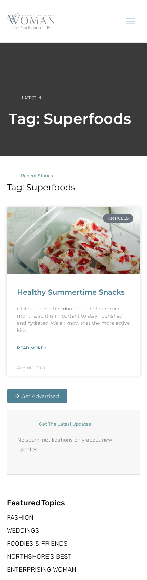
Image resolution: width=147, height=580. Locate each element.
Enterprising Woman (41, 569)
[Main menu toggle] (131, 21)
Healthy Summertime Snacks (71, 292)
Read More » (32, 347)
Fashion (20, 517)
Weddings (23, 530)
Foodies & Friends (37, 543)
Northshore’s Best (39, 556)
